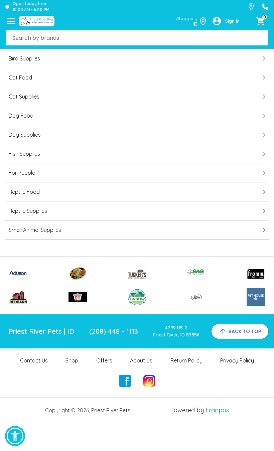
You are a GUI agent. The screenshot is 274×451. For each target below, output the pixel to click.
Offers (104, 360)
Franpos (217, 410)
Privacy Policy (237, 360)
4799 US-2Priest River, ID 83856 (176, 331)
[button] (15, 436)
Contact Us (34, 360)
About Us (141, 360)
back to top (245, 331)
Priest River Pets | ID (41, 331)
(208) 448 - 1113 (113, 331)
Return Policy (186, 360)
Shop (71, 360)
